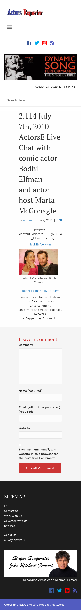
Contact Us (11, 510)
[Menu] (9, 27)
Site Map (9, 525)
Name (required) (30, 390)
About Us (10, 534)
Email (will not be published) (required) (39, 409)
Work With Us (13, 515)
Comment (26, 344)
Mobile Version (40, 244)
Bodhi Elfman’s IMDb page (40, 290)
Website (24, 428)
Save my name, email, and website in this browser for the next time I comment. (38, 454)
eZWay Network (14, 539)
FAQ (7, 505)
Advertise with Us (15, 520)
